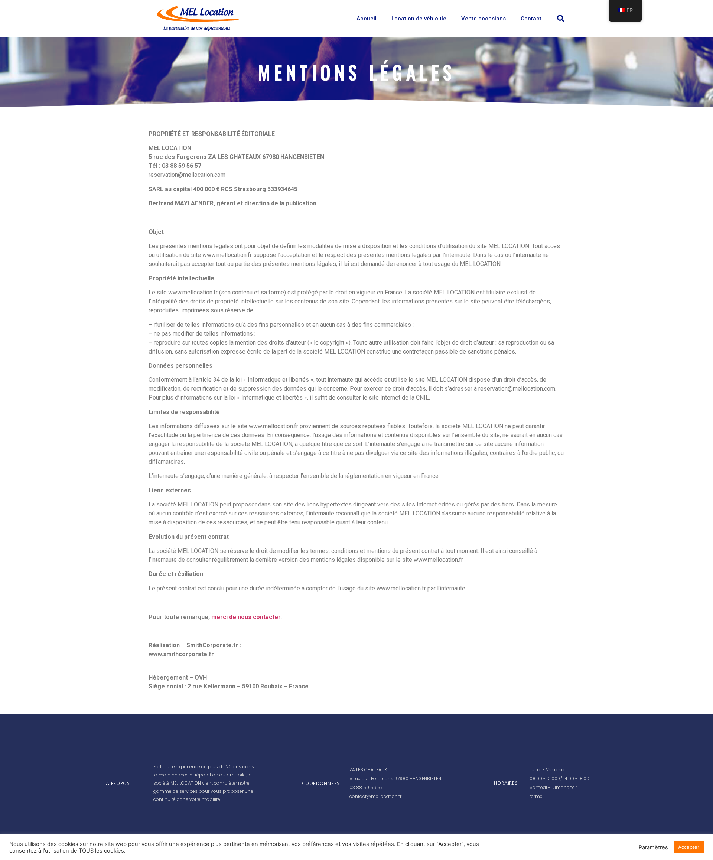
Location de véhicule (418, 18)
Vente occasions (483, 18)
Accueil (366, 18)
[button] (560, 18)
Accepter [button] (688, 847)
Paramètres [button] (653, 847)
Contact (531, 18)
